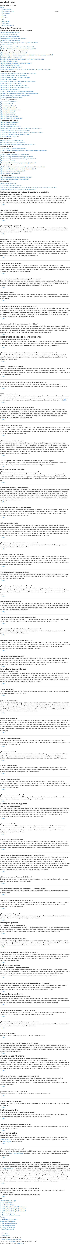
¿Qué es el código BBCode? (8, 102)
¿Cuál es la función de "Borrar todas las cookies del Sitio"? (18, 49)
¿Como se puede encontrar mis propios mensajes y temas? (18, 163)
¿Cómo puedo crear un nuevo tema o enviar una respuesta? (18, 73)
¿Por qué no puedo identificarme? (10, 41)
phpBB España (20, 1243)
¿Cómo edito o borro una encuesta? (11, 83)
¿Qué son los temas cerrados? (9, 116)
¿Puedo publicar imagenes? (8, 108)
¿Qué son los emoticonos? (8, 106)
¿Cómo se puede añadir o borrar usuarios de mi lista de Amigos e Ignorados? (23, 151)
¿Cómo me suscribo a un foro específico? (12, 171)
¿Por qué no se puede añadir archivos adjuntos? (14, 87)
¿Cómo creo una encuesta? (8, 79)
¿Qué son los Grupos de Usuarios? (10, 126)
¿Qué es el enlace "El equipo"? (9, 136)
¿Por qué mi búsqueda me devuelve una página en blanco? (18, 159)
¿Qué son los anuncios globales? (10, 110)
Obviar (2, 7)
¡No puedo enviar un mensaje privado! (11, 140)
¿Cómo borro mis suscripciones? (10, 173)
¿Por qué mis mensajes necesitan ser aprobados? (15, 96)
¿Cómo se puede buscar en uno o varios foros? (14, 155)
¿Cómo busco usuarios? (7, 161)
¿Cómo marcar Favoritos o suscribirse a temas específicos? (18, 169)
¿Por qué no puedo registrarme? (10, 37)
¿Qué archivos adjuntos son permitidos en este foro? (16, 177)
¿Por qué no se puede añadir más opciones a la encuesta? (18, 81)
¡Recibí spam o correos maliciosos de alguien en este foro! (17, 144)
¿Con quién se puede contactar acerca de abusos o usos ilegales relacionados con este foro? (28, 187)
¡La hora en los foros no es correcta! (11, 57)
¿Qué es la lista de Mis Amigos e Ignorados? (13, 149)
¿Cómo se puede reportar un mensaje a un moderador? (17, 92)
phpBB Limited (4, 1139)
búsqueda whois (8, 1169)
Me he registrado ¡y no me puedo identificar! (13, 39)
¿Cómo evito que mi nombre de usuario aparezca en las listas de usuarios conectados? (26, 55)
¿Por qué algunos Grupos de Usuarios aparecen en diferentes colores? (21, 132)
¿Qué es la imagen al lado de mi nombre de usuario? (16, 63)
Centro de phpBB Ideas (16, 1153)
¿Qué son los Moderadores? (8, 124)
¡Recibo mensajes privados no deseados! (12, 142)
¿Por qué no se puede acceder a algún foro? (13, 85)
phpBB (64, 400)
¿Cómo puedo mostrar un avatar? (10, 65)
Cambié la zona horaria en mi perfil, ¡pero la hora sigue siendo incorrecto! (22, 59)
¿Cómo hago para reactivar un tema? (11, 98)
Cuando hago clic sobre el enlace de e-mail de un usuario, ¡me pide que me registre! (25, 69)
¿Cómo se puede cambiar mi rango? (11, 67)
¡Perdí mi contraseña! (6, 45)
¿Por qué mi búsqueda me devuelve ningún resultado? (16, 157)
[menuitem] (7, 11)
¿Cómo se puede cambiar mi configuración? (13, 53)
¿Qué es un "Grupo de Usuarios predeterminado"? (15, 134)
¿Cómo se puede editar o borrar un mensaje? (13, 75)
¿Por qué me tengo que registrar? (10, 33)
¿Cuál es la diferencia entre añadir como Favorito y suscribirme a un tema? (22, 167)
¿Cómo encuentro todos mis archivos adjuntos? (14, 179)
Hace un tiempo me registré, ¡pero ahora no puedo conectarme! (19, 43)
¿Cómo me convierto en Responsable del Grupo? (15, 130)
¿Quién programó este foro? (8, 183)
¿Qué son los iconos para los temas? (11, 118)
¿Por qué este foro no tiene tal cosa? (11, 185)
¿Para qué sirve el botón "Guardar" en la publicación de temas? (19, 94)
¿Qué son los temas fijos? (8, 114)
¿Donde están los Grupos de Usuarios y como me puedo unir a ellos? (21, 128)
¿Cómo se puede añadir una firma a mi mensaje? (15, 77)
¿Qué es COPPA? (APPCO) (8, 35)
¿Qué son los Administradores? (9, 122)
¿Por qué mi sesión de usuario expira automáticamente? (17, 47)
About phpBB (7, 1141)
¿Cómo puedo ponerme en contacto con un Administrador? (18, 189)
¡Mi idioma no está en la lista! (9, 61)
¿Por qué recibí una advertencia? (10, 89)
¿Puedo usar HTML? (6, 104)
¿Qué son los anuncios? (7, 112)
